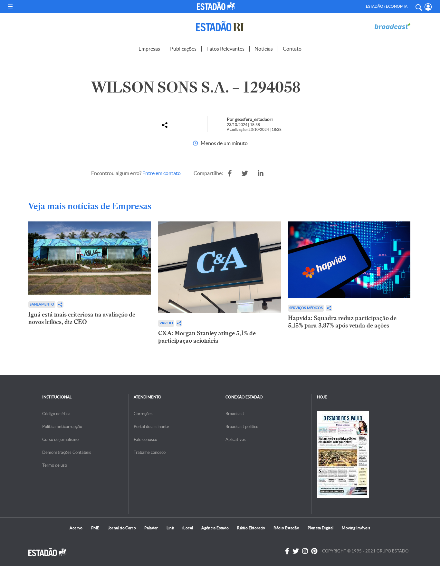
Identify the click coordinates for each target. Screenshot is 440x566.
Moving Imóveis (356, 528)
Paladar (151, 528)
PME (95, 528)
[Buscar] (418, 6)
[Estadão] (217, 6)
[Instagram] (305, 551)
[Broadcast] (392, 26)
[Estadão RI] (220, 26)
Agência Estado (215, 528)
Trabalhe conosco (150, 452)
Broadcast (234, 413)
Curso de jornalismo (60, 439)
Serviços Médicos (306, 308)
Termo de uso (54, 465)
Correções (143, 413)
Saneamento (42, 304)
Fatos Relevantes (225, 49)
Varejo (166, 323)
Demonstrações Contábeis (66, 452)
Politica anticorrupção (62, 426)
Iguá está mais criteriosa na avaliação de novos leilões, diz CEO (81, 318)
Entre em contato (161, 173)
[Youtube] (314, 551)
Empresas (149, 49)
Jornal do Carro (122, 528)
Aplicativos (235, 439)
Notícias (263, 49)
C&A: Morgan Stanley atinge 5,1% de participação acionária (207, 336)
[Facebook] (287, 551)
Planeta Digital (320, 528)
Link (170, 528)
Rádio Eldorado (251, 528)
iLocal (187, 528)
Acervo (76, 528)
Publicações (183, 49)
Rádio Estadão (286, 528)
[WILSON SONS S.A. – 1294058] (230, 173)
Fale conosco (145, 439)
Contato (292, 49)
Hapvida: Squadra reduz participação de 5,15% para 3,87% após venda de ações (342, 321)
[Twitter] (295, 551)
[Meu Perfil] (428, 7)
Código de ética (56, 413)
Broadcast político (241, 426)
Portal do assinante (151, 426)
